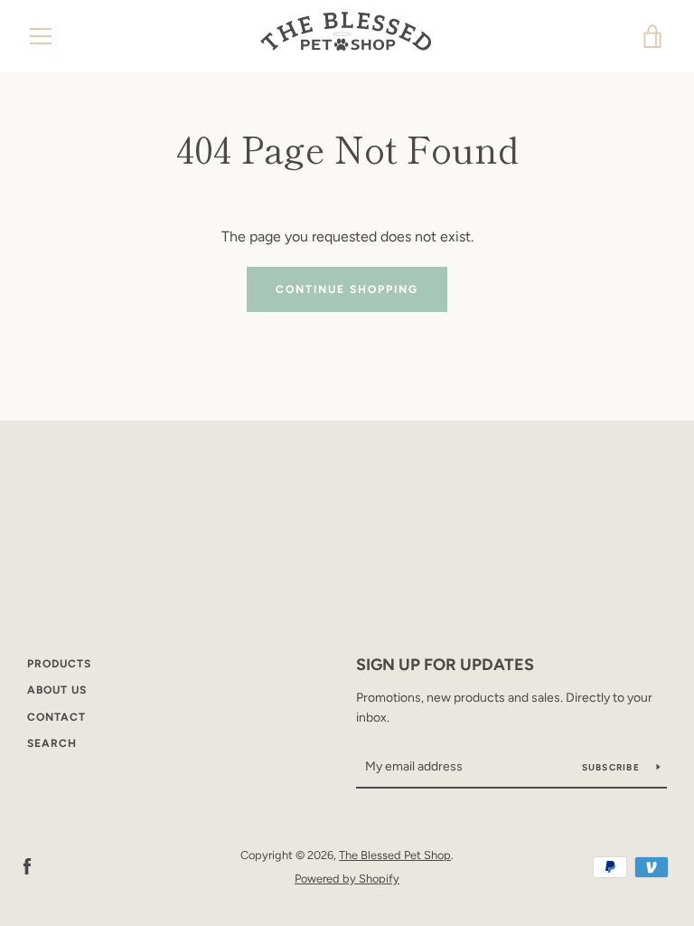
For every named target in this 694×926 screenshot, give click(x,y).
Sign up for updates (445, 665)
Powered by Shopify (347, 878)
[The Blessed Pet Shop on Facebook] (27, 865)
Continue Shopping (347, 289)
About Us (57, 690)
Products (59, 663)
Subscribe (612, 767)
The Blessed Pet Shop (395, 855)
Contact (56, 717)
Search (52, 743)
